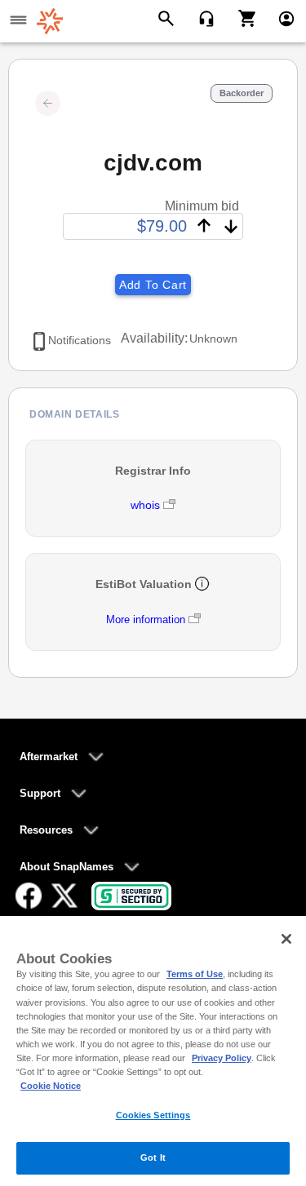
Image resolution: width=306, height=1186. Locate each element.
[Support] (201, 17)
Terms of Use (194, 974)
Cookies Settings (153, 1115)
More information (145, 619)
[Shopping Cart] (241, 17)
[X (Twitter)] (64, 896)
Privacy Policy (221, 1058)
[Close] (286, 939)
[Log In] (279, 17)
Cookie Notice (50, 1086)
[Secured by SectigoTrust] (131, 896)
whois (147, 504)
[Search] (168, 17)
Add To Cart (153, 284)
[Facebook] (29, 896)
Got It (153, 1157)
